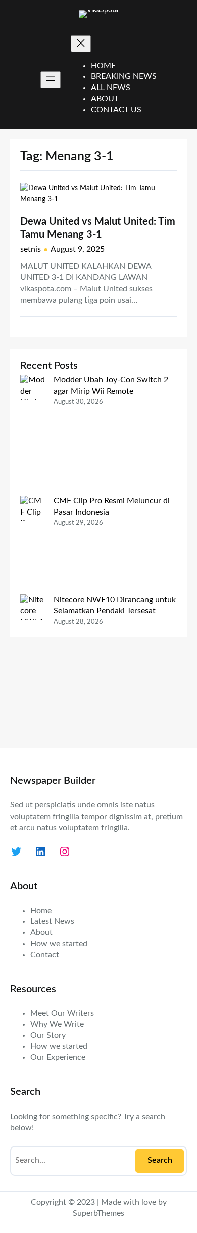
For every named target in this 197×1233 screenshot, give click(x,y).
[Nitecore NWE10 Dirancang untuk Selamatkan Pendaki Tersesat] (32, 665)
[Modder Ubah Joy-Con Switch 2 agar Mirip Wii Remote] (32, 435)
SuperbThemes (98, 1213)
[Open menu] (50, 79)
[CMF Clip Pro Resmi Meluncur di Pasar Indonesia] (32, 545)
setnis (30, 249)
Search (159, 1160)
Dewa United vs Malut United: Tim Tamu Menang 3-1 (97, 228)
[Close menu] (81, 43)
